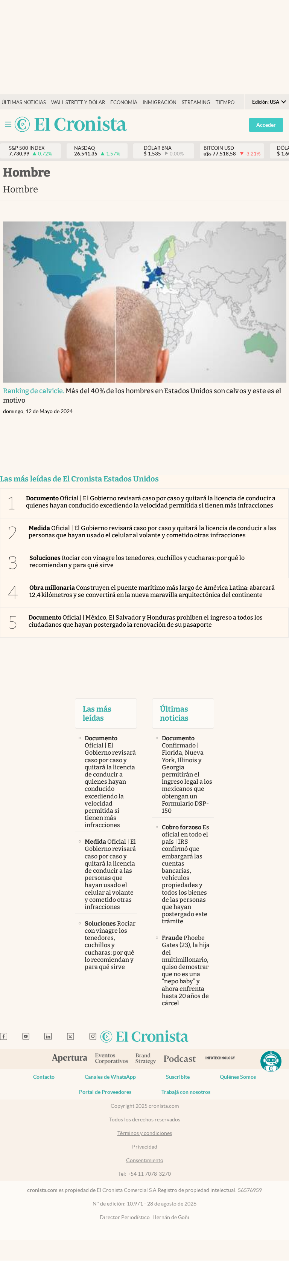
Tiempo (225, 102)
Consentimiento (144, 1160)
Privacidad (144, 1147)
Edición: (265, 102)
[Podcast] (180, 1059)
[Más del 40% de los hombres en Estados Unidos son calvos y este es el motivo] (144, 302)
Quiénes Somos (238, 1077)
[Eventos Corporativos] (111, 1059)
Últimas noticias (24, 102)
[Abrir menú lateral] (8, 124)
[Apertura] (69, 1059)
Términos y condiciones (144, 1133)
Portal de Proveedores (105, 1092)
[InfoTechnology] (220, 1059)
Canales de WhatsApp (110, 1077)
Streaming (196, 102)
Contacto (44, 1077)
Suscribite (178, 1077)
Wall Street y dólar (78, 102)
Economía (123, 102)
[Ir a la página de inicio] (70, 124)
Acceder (266, 125)
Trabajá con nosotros (185, 1092)
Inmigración (159, 102)
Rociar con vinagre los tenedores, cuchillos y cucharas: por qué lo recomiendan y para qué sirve (137, 561)
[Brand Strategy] (145, 1059)
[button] (270, 1061)
